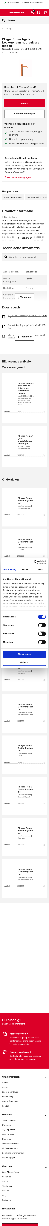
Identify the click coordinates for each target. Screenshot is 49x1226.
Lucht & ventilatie (10, 1092)
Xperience (6, 1139)
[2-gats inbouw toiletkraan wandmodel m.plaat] (24, 394)
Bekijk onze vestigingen (18, 177)
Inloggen (24, 103)
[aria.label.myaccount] (32, 13)
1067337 (20, 845)
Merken (5, 1087)
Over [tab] (40, 569)
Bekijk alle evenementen (13, 1153)
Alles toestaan (24, 654)
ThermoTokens (9, 1120)
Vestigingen (7, 1052)
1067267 (20, 680)
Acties (5, 1082)
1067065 (20, 411)
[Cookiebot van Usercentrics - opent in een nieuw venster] (34, 562)
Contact (5, 1181)
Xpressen (6, 1125)
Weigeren (24, 662)
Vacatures (6, 1177)
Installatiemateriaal (10, 1101)
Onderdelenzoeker (10, 1143)
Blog (4, 1195)
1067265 (20, 886)
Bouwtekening (27, 326)
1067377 (20, 515)
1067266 (20, 804)
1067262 (20, 762)
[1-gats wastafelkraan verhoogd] (24, 442)
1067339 (20, 721)
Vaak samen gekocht (14, 367)
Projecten (6, 1200)
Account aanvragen (24, 113)
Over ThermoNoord (10, 1172)
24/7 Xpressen (8, 1129)
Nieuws (5, 1190)
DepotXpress (8, 1134)
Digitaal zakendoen (10, 1148)
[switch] (42, 625)
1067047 (20, 455)
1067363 (20, 556)
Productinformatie (13, 197)
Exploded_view (27, 316)
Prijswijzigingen (8, 1157)
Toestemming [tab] (9, 569)
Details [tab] (25, 569)
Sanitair (5, 1106)
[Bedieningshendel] (24, 503)
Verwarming (7, 1096)
